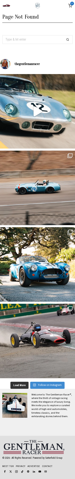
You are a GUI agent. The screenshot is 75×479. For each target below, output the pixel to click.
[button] (68, 39)
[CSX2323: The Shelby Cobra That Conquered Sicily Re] (37, 188)
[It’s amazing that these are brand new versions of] (37, 264)
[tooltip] (4, 471)
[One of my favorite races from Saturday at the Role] (37, 341)
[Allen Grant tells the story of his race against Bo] (37, 111)
